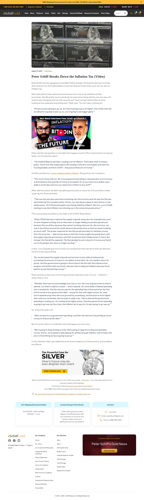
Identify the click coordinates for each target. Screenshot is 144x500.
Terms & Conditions (41, 465)
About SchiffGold (41, 484)
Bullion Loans (61, 452)
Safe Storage (61, 459)
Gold (108, 7)
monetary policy (81, 394)
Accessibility (39, 488)
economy (51, 394)
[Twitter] (14, 440)
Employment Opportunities (44, 480)
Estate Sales (61, 467)
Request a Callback (35, 7)
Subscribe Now (109, 451)
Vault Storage (61, 463)
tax (89, 394)
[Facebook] (9, 440)
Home (37, 440)
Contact (37, 476)
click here (85, 380)
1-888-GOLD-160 (13, 7)
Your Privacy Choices (42, 461)
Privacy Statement (41, 457)
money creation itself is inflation (65, 173)
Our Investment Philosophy (44, 448)
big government (41, 394)
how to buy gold (75, 386)
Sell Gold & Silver (62, 448)
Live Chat (112, 412)
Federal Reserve (61, 394)
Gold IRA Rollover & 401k (65, 455)
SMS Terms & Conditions (43, 473)
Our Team (38, 444)
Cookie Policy (39, 469)
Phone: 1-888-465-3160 (112, 420)
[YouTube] (19, 440)
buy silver (88, 386)
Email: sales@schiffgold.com (112, 416)
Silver (130, 7)
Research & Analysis (63, 471)
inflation (71, 394)
